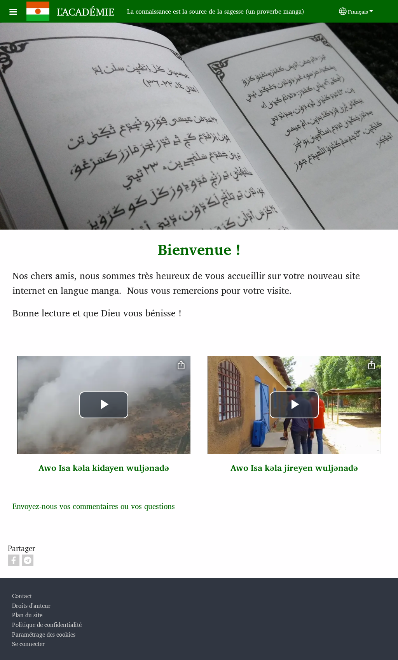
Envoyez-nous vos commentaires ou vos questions (93, 506)
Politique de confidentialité (47, 624)
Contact (22, 596)
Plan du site (27, 615)
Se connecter (28, 643)
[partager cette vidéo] (181, 365)
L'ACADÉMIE (86, 11)
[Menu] (17, 12)
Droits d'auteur (31, 605)
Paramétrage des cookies (43, 634)
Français (358, 11)
